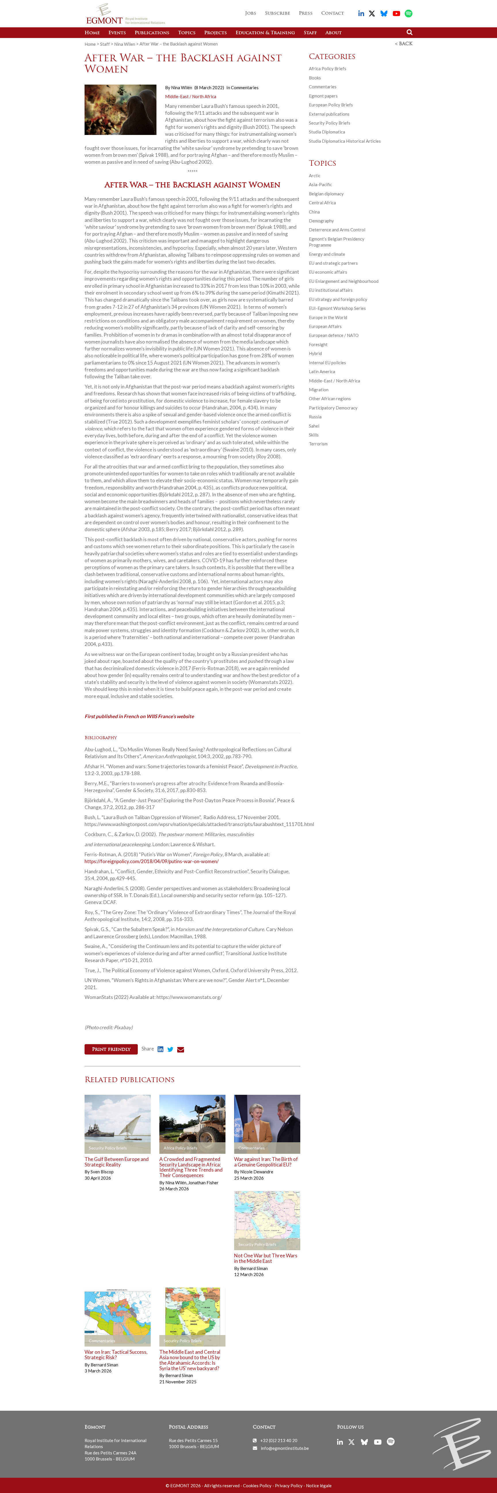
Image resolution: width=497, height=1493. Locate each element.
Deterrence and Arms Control (337, 229)
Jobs (250, 13)
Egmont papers (323, 95)
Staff (310, 33)
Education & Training (265, 33)
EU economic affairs (328, 271)
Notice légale (319, 1485)
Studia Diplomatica (327, 131)
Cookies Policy (257, 1485)
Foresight (318, 344)
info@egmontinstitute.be (285, 1447)
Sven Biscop (102, 1171)
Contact (332, 13)
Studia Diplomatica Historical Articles (345, 141)
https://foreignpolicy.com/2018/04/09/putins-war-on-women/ (152, 861)
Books (315, 77)
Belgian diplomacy (326, 193)
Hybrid (315, 353)
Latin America (322, 371)
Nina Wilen (124, 43)
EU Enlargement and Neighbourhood (344, 281)
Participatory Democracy (333, 407)
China (314, 211)
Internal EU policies (327, 362)
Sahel (314, 425)
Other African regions (330, 398)
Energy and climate (327, 254)
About (334, 33)
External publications (329, 114)
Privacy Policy (289, 1485)
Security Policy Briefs (329, 122)
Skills (314, 434)
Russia (315, 416)
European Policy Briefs (331, 104)
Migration (318, 389)
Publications (152, 33)
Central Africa (322, 202)
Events (117, 33)
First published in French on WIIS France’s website (139, 716)
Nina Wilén (181, 87)
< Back (403, 44)
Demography (321, 220)
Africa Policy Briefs (327, 68)
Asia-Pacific (320, 184)
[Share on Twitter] (170, 1050)
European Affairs (325, 326)
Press (306, 13)
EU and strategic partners (333, 263)
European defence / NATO (334, 335)
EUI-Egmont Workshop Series (337, 308)
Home (92, 33)
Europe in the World (328, 317)
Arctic (314, 175)
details (100, 1148)
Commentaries (245, 87)
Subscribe (277, 13)
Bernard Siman (254, 1268)
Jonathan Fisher (203, 1182)
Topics (187, 33)
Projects (215, 33)
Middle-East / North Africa (190, 96)
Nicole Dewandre (256, 1171)
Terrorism (318, 443)
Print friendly (111, 1049)
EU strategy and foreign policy (338, 299)
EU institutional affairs (331, 290)
